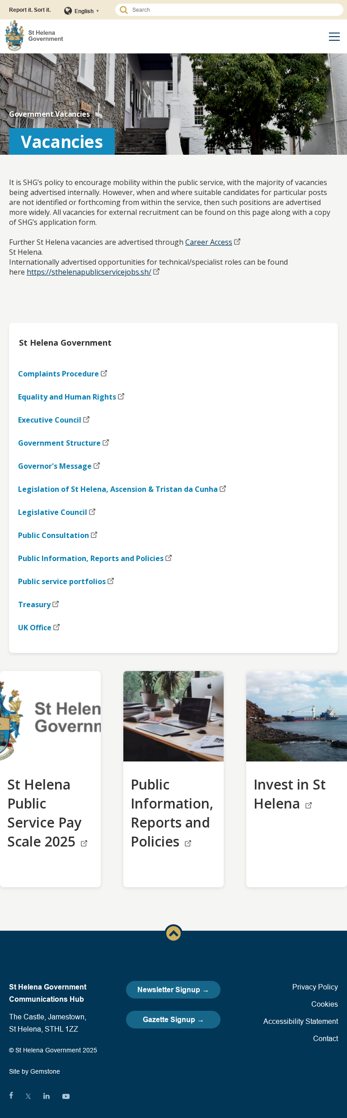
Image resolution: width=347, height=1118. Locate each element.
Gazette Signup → (173, 1019)
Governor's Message (55, 466)
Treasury (34, 604)
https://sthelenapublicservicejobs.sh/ (89, 272)
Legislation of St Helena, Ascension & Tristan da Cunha (118, 489)
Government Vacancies (49, 114)
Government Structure (59, 443)
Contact (325, 1038)
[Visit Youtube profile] (66, 1096)
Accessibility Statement (300, 1021)
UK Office (35, 628)
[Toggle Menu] (334, 37)
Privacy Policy (315, 987)
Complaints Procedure (58, 374)
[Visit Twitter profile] (28, 1096)
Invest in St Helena (289, 794)
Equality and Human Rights (67, 397)
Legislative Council (52, 512)
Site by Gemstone (34, 1071)
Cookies (324, 1004)
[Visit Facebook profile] (11, 1096)
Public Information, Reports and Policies (91, 558)
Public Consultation (53, 535)
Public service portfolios (62, 581)
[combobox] (233, 10)
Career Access (208, 242)
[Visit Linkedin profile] (46, 1096)
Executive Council (49, 420)
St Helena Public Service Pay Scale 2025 (44, 813)
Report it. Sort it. (30, 9)
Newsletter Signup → (173, 989)
